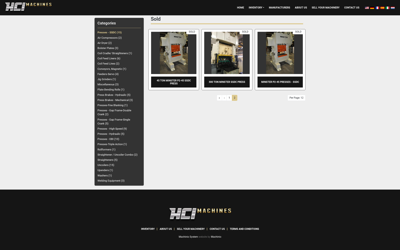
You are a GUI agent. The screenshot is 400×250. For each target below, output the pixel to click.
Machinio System (188, 236)
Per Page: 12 (296, 97)
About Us (301, 7)
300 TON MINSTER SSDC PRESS (227, 81)
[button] (256, 8)
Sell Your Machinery (326, 7)
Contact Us (351, 7)
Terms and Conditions (244, 228)
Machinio (216, 236)
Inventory (255, 7)
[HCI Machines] (200, 214)
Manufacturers (279, 7)
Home (240, 7)
